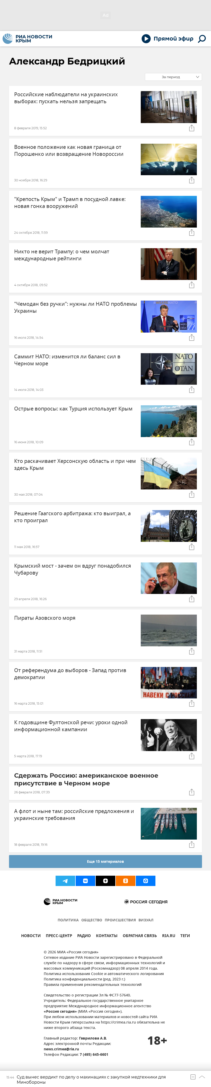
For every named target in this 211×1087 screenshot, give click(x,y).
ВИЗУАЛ (145, 920)
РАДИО (84, 936)
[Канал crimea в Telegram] (65, 881)
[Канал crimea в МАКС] (145, 881)
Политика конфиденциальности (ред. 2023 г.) (84, 980)
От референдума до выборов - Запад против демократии (70, 674)
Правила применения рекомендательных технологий (93, 985)
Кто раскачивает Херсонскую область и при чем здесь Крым (75, 465)
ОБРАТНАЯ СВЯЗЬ (140, 936)
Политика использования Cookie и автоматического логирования (104, 974)
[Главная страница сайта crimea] (27, 38)
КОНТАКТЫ (107, 936)
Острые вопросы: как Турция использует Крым (73, 408)
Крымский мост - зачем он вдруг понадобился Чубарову (72, 569)
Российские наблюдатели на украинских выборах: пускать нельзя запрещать (66, 98)
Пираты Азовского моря (44, 618)
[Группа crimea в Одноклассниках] (125, 881)
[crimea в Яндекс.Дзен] (105, 881)
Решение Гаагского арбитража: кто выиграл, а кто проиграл (72, 517)
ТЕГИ (185, 936)
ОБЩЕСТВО (91, 920)
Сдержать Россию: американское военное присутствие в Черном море (86, 779)
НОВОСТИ (31, 936)
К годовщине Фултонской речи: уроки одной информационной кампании (71, 726)
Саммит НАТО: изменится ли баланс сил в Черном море (67, 360)
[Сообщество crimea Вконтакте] (85, 881)
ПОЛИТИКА (68, 920)
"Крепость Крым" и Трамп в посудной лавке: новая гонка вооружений (70, 203)
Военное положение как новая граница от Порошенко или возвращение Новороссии (69, 151)
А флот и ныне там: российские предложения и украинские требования (74, 815)
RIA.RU (168, 936)
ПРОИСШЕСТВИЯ (120, 920)
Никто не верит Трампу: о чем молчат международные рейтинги (61, 255)
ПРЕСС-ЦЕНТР (59, 936)
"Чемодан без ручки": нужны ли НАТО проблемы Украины (75, 308)
